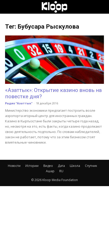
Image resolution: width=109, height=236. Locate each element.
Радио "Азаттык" (18, 103)
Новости (14, 166)
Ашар (50, 171)
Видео (48, 166)
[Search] (102, 7)
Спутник (91, 166)
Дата (61, 166)
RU (61, 171)
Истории (32, 166)
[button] (9, 7)
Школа (75, 166)
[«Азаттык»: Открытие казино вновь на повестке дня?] (54, 59)
